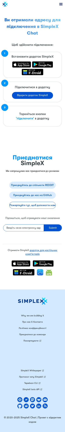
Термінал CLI (31, 383)
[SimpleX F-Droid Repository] (32, 72)
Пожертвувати (31, 340)
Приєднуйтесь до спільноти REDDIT (32, 185)
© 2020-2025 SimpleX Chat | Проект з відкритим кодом (32, 419)
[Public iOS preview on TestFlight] (42, 64)
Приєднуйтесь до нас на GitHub (32, 195)
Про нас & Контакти (32, 322)
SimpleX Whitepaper (31, 370)
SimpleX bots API (31, 389)
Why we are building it (32, 315)
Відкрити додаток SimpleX (32, 95)
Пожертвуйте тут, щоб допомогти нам (33, 205)
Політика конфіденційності (32, 328)
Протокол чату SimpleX (31, 377)
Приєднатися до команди (32, 334)
